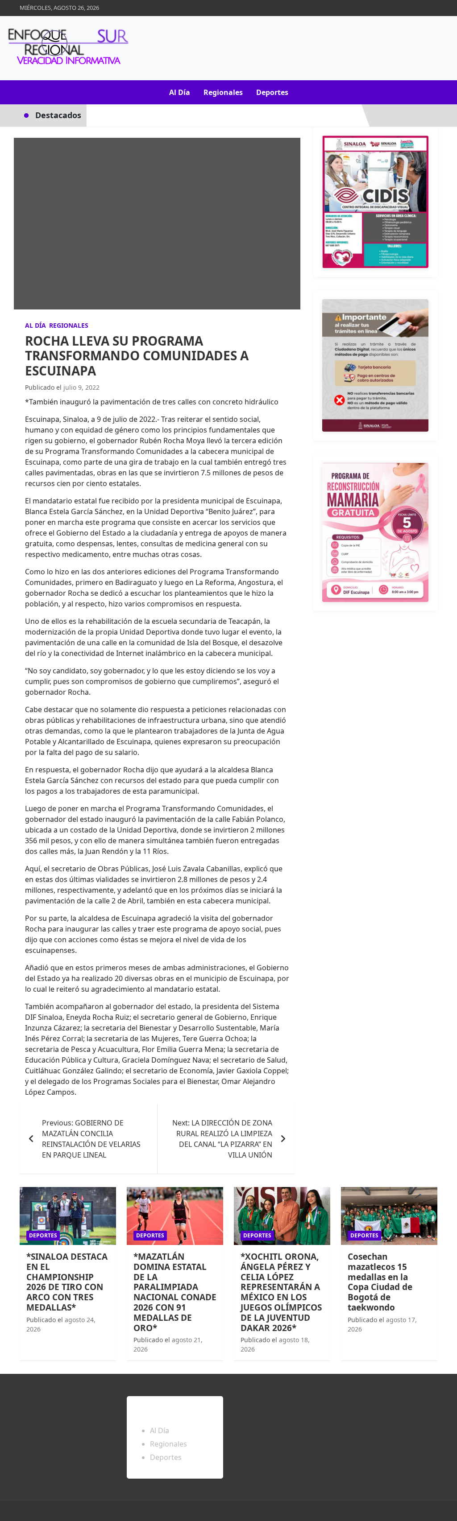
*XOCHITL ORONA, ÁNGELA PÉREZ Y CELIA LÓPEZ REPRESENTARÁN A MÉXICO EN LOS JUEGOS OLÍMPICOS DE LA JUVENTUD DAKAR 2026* (281, 1292)
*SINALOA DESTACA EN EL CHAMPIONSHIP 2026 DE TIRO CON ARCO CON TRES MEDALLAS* (67, 1282)
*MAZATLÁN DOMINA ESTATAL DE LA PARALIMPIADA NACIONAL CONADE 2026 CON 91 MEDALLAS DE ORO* (174, 1292)
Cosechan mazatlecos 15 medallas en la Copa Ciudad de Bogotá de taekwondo (380, 1282)
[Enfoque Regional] (67, 48)
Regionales (223, 92)
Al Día (179, 92)
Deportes (272, 92)
